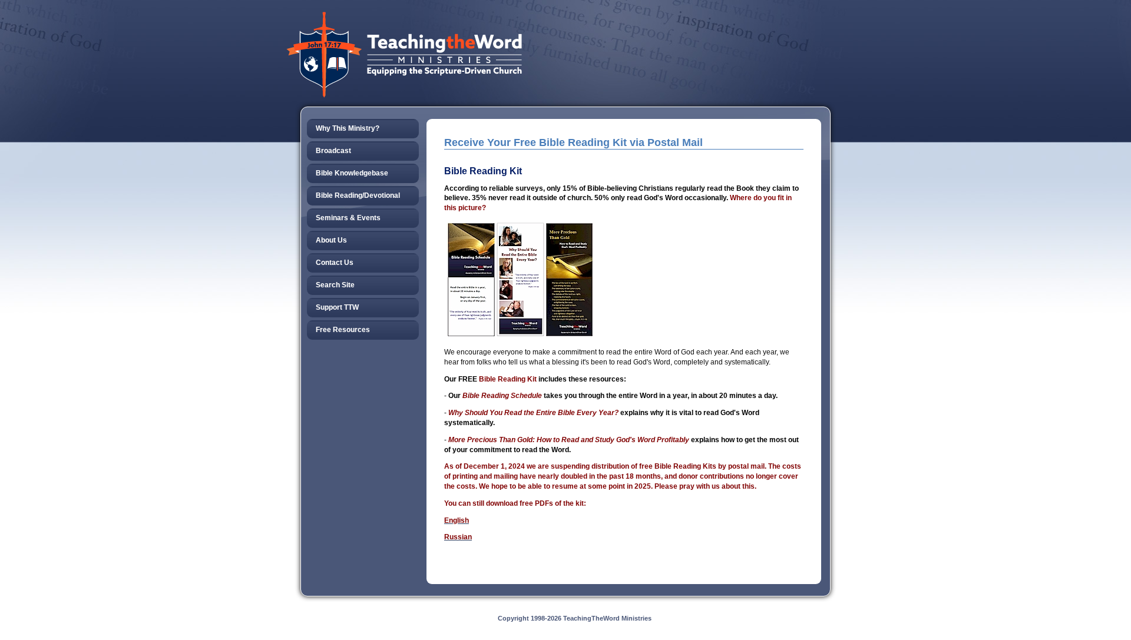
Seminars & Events (348, 218)
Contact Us (334, 262)
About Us (331, 240)
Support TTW (337, 307)
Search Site (335, 285)
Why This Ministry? (347, 128)
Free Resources (343, 330)
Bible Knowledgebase (352, 173)
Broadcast (333, 151)
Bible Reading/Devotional (358, 195)
